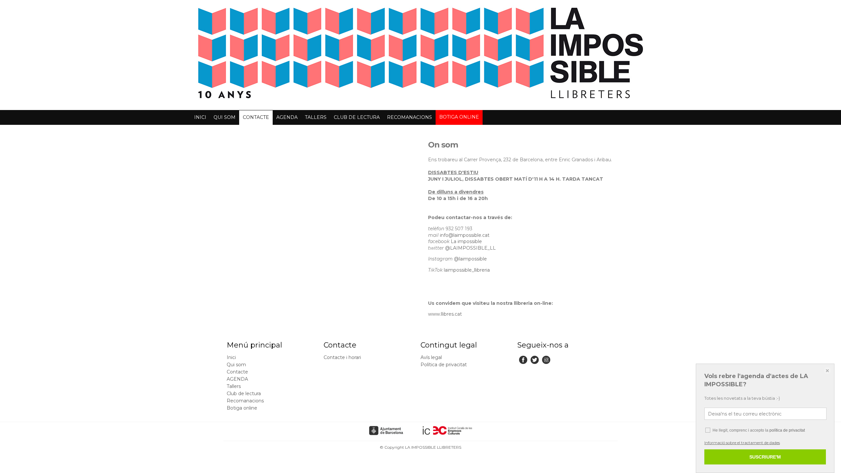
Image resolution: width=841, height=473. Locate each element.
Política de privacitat (443, 365)
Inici (200, 117)
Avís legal (431, 357)
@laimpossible (470, 259)
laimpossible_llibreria (467, 270)
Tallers (316, 117)
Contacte (256, 117)
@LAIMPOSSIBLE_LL (470, 248)
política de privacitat (787, 430)
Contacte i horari (342, 357)
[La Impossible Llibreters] (420, 102)
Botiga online (459, 117)
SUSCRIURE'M (765, 457)
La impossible (466, 241)
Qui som (225, 117)
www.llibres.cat (445, 314)
